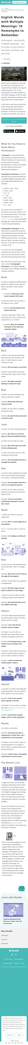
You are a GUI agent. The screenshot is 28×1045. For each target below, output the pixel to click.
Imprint (16, 963)
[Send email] (22, 1043)
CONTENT (6, 63)
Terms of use (8, 959)
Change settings (14, 1041)
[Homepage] (6, 2)
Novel (5, 529)
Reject (19, 1035)
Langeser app (15, 823)
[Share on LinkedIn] (19, 1043)
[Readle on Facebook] (16, 955)
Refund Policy (7, 963)
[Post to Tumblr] (12, 1043)
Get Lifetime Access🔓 (19, 2)
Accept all (9, 1035)
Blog (2, 8)
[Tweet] (9, 1043)
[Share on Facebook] (6, 1043)
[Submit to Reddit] (15, 1043)
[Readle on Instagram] (12, 955)
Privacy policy (18, 959)
